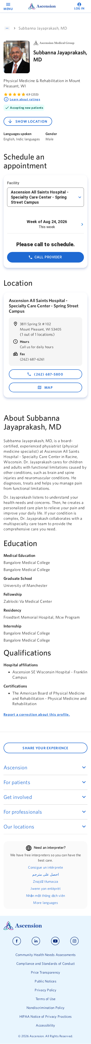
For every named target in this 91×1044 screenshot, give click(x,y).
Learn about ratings (25, 99)
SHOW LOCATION (31, 121)
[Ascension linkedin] (36, 941)
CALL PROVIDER (48, 257)
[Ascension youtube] (55, 941)
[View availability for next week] (82, 224)
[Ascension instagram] (74, 941)
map (48, 387)
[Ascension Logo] (45, 925)
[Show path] (7, 28)
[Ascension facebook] (16, 941)
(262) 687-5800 (48, 374)
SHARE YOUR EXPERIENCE (45, 748)
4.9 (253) (32, 94)
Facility (13, 183)
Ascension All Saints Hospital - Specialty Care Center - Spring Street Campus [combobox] (39, 197)
